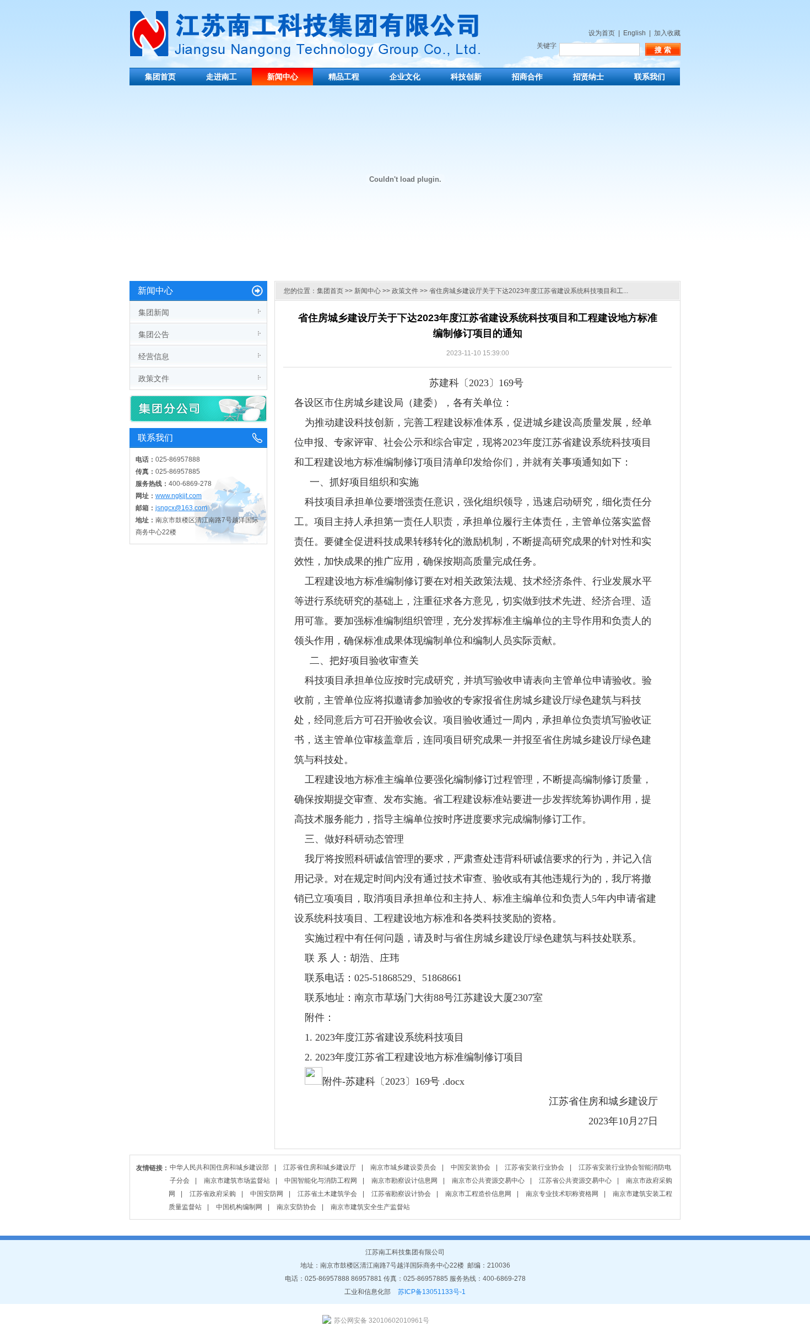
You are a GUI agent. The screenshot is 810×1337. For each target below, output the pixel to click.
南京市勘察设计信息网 (404, 1180)
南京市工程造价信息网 (478, 1194)
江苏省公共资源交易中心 (575, 1180)
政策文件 (153, 378)
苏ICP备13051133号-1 (432, 1292)
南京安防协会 (296, 1207)
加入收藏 (667, 33)
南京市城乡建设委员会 (403, 1167)
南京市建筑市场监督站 (237, 1180)
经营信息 (153, 356)
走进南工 (221, 76)
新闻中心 (282, 76)
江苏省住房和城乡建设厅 (319, 1167)
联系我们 (649, 76)
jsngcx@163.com (181, 508)
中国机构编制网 (239, 1207)
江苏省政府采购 (213, 1194)
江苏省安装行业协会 (534, 1167)
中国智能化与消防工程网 (320, 1180)
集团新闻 (153, 312)
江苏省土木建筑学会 (327, 1194)
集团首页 (160, 76)
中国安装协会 (470, 1167)
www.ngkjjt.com (178, 496)
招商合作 (527, 76)
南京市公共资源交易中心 (488, 1180)
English (634, 33)
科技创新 (466, 76)
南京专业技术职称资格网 (562, 1194)
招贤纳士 (588, 76)
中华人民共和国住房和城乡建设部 (219, 1167)
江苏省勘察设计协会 (401, 1194)
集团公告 (153, 334)
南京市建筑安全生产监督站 (370, 1207)
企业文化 (405, 76)
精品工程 (343, 76)
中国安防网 (266, 1194)
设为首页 (601, 33)
